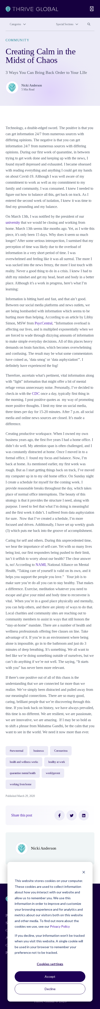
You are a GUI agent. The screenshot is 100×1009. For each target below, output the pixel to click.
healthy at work (56, 762)
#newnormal (16, 750)
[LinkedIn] (84, 815)
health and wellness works (24, 762)
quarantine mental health (23, 773)
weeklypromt (53, 773)
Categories (15, 24)
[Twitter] (72, 815)
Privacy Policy (60, 926)
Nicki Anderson (31, 85)
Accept (50, 976)
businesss (38, 750)
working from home (20, 784)
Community (17, 40)
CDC (36, 394)
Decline (50, 989)
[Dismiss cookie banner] (83, 872)
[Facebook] (59, 815)
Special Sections (64, 24)
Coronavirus (61, 750)
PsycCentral (43, 323)
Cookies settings (50, 964)
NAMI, (41, 565)
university (13, 222)
